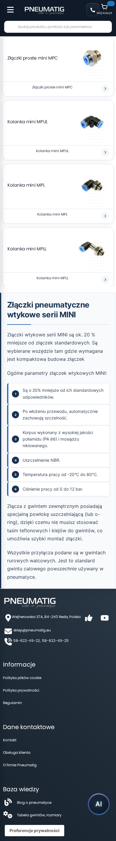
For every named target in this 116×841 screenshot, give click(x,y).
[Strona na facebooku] (89, 620)
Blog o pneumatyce (34, 802)
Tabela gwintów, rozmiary (39, 814)
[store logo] (44, 10)
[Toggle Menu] (7, 6)
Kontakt (9, 739)
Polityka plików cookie (22, 677)
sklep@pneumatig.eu (32, 630)
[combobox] (58, 27)
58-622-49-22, (26, 640)
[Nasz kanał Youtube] (105, 620)
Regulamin (12, 702)
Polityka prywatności (21, 690)
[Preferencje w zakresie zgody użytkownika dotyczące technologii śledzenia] (34, 830)
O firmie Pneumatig (20, 764)
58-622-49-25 (55, 640)
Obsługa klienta (16, 752)
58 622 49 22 (93, 9)
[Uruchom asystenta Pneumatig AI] (99, 804)
